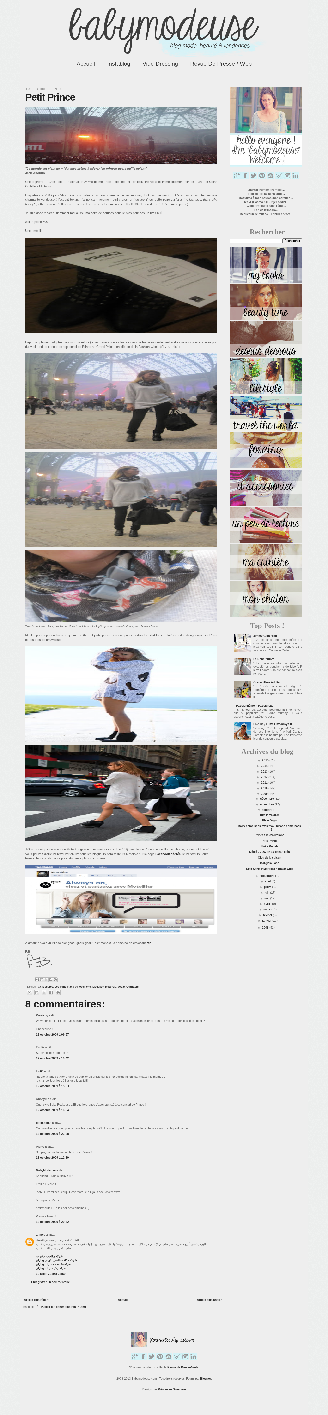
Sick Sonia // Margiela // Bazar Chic (269, 869)
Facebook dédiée (168, 854)
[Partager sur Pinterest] (55, 979)
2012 (264, 777)
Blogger (205, 1378)
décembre (267, 798)
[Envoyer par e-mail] (37, 979)
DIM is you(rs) (269, 815)
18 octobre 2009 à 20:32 (52, 1221)
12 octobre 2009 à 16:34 (52, 1110)
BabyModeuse (46, 1170)
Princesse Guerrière (172, 1389)
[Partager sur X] (46, 979)
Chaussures (45, 986)
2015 (265, 760)
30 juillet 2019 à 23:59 (51, 1273)
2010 (264, 788)
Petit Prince (270, 841)
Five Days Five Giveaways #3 (273, 724)
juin (267, 892)
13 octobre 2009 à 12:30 (52, 1157)
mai (267, 898)
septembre (267, 876)
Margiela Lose (269, 863)
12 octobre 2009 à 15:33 (52, 1086)
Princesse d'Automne (269, 835)
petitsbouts (43, 1122)
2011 (264, 782)
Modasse (98, 986)
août (268, 881)
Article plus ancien (209, 1300)
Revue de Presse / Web (221, 63)
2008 (265, 927)
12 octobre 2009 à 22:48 (52, 1133)
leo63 (39, 1071)
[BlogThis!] (41, 979)
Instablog (118, 63)
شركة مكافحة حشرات (49, 1256)
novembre (267, 804)
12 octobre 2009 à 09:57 (52, 1034)
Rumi (213, 635)
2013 (264, 771)
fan (149, 943)
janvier (267, 920)
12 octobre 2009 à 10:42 (52, 1058)
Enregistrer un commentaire (50, 1282)
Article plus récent (36, 1300)
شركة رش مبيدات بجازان (51, 1268)
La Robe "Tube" (264, 659)
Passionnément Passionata (254, 705)
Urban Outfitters (128, 986)
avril (267, 904)
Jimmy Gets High (265, 636)
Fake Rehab (269, 846)
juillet (268, 887)
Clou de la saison (269, 857)
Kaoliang (42, 1015)
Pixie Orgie (269, 820)
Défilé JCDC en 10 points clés (269, 852)
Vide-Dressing (160, 63)
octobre (267, 810)
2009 (264, 794)
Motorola (110, 986)
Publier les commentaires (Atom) (63, 1307)
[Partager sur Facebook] (50, 979)
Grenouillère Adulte (266, 682)
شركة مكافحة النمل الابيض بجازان (56, 1260)
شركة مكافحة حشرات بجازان (53, 1264)
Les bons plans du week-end (73, 986)
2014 (264, 766)
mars (267, 909)
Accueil (86, 63)
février (268, 915)
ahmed (40, 1234)
